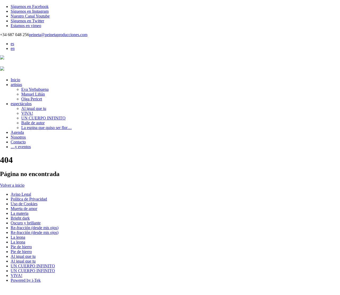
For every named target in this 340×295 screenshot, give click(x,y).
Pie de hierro (21, 247)
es (12, 43)
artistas (16, 84)
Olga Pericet (31, 99)
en (13, 48)
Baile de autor (33, 123)
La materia (19, 213)
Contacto (18, 142)
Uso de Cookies (24, 204)
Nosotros (18, 137)
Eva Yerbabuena (35, 89)
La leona (18, 237)
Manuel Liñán (33, 94)
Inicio (15, 80)
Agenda (17, 132)
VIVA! (27, 113)
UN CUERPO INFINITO (43, 118)
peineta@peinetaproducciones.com (58, 34)
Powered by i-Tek (26, 280)
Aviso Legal (21, 194)
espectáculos (21, 103)
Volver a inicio (12, 185)
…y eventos (21, 146)
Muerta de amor (24, 208)
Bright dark (20, 218)
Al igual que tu (33, 108)
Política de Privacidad (29, 199)
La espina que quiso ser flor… (46, 127)
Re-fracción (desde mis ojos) (34, 227)
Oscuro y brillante (26, 223)
